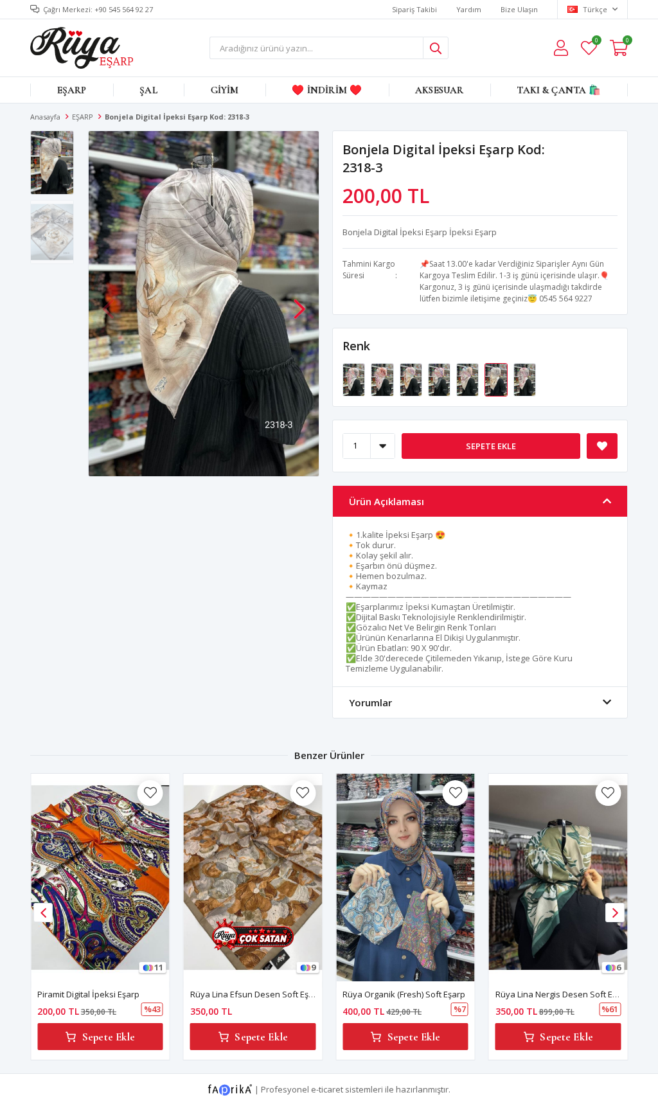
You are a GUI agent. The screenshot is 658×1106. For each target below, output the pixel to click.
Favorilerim (596, 42)
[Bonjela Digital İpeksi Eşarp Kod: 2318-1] (524, 378)
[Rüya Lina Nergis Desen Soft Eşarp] (558, 877)
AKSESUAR (439, 90)
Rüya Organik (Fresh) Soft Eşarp (403, 994)
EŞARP (72, 90)
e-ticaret (327, 1089)
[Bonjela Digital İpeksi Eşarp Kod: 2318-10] (412, 378)
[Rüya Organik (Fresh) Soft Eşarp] (405, 877)
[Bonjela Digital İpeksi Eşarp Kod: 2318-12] (383, 378)
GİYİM (225, 90)
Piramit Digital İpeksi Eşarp (88, 994)
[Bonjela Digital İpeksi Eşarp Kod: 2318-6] (468, 378)
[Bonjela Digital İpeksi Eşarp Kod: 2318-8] (440, 378)
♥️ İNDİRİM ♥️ (327, 90)
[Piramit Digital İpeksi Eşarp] (100, 877)
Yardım (468, 9)
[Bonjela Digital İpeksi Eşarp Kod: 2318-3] (497, 378)
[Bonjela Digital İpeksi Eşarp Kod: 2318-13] (355, 378)
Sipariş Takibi (414, 9)
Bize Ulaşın (519, 9)
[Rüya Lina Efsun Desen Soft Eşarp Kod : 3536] (253, 877)
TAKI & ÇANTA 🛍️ (559, 90)
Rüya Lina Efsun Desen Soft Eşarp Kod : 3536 (276, 994)
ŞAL (148, 90)
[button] (299, 303)
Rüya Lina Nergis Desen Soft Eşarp (562, 994)
